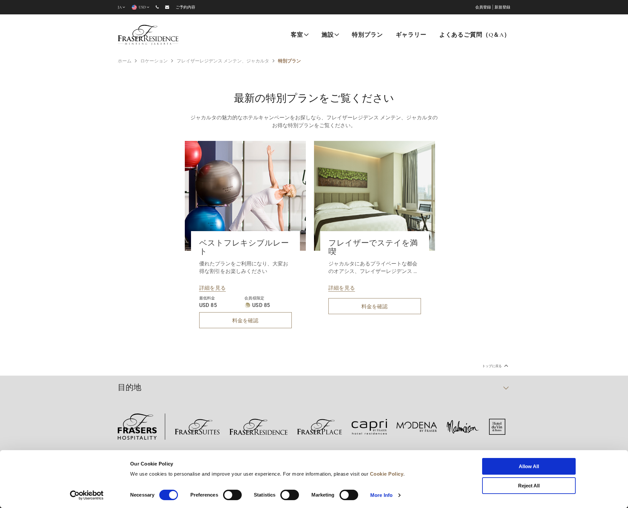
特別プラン (367, 35)
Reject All (529, 485)
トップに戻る (492, 366)
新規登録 (502, 7)
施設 (328, 35)
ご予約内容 (185, 7)
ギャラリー (411, 35)
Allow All (529, 466)
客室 (297, 35)
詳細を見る (212, 287)
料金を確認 (245, 320)
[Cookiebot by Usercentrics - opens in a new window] (86, 495)
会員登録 (483, 7)
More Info (381, 495)
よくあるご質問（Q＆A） (474, 35)
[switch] (232, 495)
